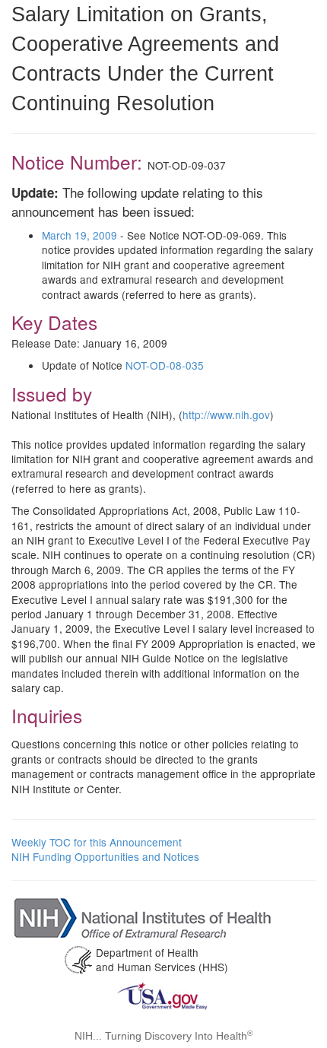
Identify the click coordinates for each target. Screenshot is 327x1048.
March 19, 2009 (79, 235)
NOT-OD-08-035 (164, 365)
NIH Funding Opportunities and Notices (105, 856)
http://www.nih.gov (226, 414)
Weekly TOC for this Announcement (96, 842)
